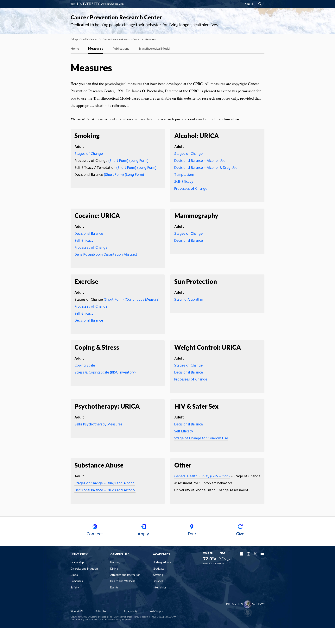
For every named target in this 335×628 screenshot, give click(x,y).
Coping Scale (84, 365)
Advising (158, 575)
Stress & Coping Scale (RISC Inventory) (105, 372)
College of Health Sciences (84, 39)
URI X (256, 554)
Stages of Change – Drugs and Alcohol (104, 483)
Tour (191, 534)
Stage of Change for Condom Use (201, 438)
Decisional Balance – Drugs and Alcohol (105, 490)
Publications (120, 48)
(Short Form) (118, 161)
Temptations (184, 175)
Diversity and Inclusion (84, 569)
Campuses (77, 581)
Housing (115, 562)
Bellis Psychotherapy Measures (98, 424)
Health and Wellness (122, 581)
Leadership (77, 562)
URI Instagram (249, 554)
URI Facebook (242, 554)
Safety (75, 588)
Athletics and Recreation (125, 575)
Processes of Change (190, 189)
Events (114, 588)
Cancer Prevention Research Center (116, 17)
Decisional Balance (88, 234)
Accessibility (130, 611)
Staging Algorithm (188, 300)
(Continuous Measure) (142, 300)
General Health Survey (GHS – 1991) (202, 476)
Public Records (103, 611)
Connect (95, 534)
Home (75, 48)
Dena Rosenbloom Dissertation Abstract (105, 255)
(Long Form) (139, 161)
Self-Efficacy (183, 182)
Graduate (158, 569)
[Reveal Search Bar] (260, 4)
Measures (95, 48)
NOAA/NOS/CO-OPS (216, 563)
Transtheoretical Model (154, 48)
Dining (114, 569)
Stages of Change (88, 154)
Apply (143, 534)
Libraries (158, 581)
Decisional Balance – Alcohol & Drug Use (205, 168)
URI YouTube (262, 554)
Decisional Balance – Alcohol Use (199, 161)
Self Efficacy (183, 431)
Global (74, 575)
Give (240, 534)
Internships (159, 588)
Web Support (157, 611)
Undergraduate (162, 562)
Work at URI (77, 611)
